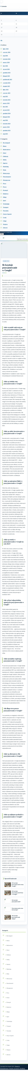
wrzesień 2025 (6, 83)
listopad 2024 (6, 117)
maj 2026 (5, 55)
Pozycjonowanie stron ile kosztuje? (17, 909)
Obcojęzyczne (6, 180)
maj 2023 (5, 134)
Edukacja (5, 156)
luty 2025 (5, 106)
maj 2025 (5, 96)
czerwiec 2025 (6, 93)
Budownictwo (6, 149)
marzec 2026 (6, 62)
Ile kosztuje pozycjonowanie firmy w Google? (17, 893)
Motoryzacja (6, 173)
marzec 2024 (6, 127)
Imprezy (5, 163)
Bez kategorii (6, 142)
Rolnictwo (5, 193)
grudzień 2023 (6, 130)
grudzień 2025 (6, 72)
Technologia (6, 204)
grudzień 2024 (6, 113)
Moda (4, 170)
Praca (4, 183)
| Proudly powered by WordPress (17, 1068)
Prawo (4, 187)
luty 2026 (5, 66)
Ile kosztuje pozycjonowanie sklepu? (16, 917)
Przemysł (5, 190)
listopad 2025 (6, 76)
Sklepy (5, 197)
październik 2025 (7, 79)
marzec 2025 (6, 103)
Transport (5, 207)
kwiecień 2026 (6, 59)
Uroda (4, 217)
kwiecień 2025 (6, 100)
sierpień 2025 (6, 86)
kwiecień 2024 (6, 123)
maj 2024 (5, 120)
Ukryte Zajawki (7, 214)
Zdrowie (5, 227)
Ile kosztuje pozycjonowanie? (16, 900)
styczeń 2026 (6, 69)
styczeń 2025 (6, 110)
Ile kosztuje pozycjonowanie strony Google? (18, 884)
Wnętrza (5, 224)
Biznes (4, 146)
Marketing (6, 166)
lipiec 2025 (5, 89)
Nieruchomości (7, 176)
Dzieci (4, 153)
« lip (1, 40)
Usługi (4, 221)
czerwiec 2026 (6, 52)
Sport (4, 200)
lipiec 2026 (5, 49)
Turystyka (5, 210)
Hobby (5, 159)
